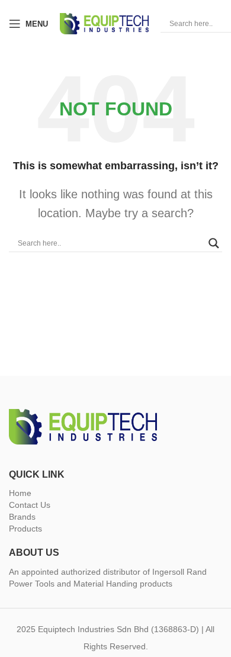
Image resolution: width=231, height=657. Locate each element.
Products (25, 528)
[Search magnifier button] (214, 243)
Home (20, 493)
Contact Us (29, 505)
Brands (22, 516)
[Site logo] (104, 23)
